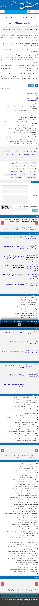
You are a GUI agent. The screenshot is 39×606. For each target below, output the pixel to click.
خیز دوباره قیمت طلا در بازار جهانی (29, 302)
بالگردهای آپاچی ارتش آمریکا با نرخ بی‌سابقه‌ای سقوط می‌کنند (23, 500)
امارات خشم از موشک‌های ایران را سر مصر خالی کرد (25, 398)
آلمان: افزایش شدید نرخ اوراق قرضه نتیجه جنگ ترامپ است (23, 506)
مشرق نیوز (25, 4)
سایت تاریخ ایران (16, 163)
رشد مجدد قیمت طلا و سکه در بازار (29, 304)
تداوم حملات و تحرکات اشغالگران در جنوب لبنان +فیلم (24, 524)
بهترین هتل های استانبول (30, 166)
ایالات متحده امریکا (17, 151)
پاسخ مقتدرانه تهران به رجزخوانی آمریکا (28, 424)
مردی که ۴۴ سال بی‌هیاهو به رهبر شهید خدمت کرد (25, 504)
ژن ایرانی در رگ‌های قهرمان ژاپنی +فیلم (14, 332)
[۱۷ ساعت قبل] (10, 583)
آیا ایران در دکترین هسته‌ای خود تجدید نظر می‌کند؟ (25, 436)
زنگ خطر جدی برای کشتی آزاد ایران (15, 342)
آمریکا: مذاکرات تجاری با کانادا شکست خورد (27, 518)
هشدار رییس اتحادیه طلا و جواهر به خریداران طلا (26, 422)
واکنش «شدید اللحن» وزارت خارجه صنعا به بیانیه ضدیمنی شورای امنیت (20, 137)
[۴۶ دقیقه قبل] (31, 240)
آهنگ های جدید (32, 172)
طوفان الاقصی (33, 151)
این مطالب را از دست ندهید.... (30, 233)
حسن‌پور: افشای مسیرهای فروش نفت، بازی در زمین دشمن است (22, 409)
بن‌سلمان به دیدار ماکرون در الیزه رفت (28, 475)
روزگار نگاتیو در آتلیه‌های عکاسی (16, 375)
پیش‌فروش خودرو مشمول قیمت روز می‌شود (10, 228)
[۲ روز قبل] (28, 222)
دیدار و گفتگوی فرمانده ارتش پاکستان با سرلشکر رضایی (24, 468)
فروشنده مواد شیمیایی (30, 177)
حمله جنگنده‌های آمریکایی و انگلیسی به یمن (26, 139)
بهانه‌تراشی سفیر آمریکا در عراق (29, 134)
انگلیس (18, 154)
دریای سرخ (34, 154)
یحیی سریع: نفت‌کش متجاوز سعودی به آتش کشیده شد (24, 567)
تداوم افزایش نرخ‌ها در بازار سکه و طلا (15, 284)
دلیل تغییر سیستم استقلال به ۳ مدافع (28, 540)
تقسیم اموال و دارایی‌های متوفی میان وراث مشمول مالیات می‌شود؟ (14, 266)
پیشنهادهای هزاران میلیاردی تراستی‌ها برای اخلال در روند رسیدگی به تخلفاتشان (14, 257)
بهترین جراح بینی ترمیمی (19, 169)
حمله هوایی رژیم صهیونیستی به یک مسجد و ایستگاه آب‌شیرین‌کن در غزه (20, 547)
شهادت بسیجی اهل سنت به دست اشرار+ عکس (26, 438)
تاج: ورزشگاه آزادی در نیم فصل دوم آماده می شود (26, 520)
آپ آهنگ (34, 163)
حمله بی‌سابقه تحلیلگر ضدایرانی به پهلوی (28, 420)
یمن (7, 154)
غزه (36, 157)
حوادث (36, 444)
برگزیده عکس (34, 362)
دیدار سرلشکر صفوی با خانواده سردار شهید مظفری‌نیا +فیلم (23, 538)
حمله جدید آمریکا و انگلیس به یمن (28, 117)
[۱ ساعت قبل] (31, 249)
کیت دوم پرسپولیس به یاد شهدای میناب (28, 464)
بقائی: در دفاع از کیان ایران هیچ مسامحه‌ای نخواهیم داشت (24, 400)
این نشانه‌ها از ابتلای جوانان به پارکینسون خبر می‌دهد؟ (11, 590)
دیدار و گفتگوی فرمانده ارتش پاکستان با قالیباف (14, 366)
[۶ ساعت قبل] (10, 450)
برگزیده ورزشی (34, 329)
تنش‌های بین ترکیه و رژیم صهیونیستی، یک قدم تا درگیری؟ (24, 471)
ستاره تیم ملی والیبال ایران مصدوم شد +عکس (13, 351)
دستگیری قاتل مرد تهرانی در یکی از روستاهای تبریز (13, 276)
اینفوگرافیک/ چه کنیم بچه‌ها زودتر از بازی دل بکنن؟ (29, 590)
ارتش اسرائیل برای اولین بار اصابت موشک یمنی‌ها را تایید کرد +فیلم (21, 128)
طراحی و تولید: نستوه (19, 604)
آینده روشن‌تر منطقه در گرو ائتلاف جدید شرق (26, 529)
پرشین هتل (22, 172)
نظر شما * (34, 195)
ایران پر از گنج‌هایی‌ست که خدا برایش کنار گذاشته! (25, 553)
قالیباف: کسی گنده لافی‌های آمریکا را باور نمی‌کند (26, 486)
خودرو (36, 216)
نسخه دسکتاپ (19, 596)
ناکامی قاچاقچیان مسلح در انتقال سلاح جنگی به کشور (13, 248)
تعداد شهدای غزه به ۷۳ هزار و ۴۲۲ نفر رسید (26, 565)
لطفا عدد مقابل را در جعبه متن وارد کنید (29, 206)
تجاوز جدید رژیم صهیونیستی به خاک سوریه (27, 495)
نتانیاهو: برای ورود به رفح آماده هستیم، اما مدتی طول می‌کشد (22, 110)
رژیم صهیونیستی (26, 154)
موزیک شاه (26, 163)
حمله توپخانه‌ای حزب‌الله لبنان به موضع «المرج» (25, 119)
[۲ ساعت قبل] (31, 258)
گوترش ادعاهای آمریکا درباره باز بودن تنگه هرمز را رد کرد (24, 544)
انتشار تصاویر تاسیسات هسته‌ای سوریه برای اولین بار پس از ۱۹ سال (22, 418)
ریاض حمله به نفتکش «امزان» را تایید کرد (27, 502)
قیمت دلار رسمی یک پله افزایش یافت (28, 300)
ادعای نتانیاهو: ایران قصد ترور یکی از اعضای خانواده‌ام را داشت (23, 484)
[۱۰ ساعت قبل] (31, 335)
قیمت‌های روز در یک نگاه (32, 295)
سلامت (36, 577)
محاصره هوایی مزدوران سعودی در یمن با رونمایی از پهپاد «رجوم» (22, 551)
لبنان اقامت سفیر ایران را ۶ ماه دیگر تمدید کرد (13, 237)
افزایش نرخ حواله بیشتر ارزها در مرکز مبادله (27, 306)
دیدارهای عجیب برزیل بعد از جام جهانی (28, 477)
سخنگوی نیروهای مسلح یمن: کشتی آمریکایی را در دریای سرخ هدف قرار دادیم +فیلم (20, 122)
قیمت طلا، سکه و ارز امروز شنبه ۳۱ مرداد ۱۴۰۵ (26, 313)
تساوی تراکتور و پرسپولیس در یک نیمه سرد (27, 522)
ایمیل (36, 191)
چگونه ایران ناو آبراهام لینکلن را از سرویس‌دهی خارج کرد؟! (23, 497)
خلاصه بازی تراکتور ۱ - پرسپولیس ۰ (29, 473)
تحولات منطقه (32, 12)
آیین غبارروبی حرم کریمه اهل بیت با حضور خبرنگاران (14, 385)
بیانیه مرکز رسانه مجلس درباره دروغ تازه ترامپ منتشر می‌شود (23, 542)
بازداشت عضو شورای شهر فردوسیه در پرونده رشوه (11, 456)
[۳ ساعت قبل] (31, 268)
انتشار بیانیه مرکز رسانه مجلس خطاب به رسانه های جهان (24, 491)
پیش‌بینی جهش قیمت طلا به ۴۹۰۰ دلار (28, 309)
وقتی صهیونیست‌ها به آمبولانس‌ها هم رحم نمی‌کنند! (25, 562)
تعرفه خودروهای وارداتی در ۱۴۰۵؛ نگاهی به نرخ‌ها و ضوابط (29, 228)
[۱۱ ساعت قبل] (31, 354)
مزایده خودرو (33, 175)
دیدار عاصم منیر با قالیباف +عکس (29, 515)
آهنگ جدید (14, 172)
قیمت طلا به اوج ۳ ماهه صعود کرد (29, 315)
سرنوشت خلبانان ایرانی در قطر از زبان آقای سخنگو (25, 407)
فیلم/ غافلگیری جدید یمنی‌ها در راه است (27, 126)
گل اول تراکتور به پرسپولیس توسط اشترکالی (27, 482)
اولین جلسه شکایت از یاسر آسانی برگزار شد (27, 440)
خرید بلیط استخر (23, 175)
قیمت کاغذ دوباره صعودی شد (30, 311)
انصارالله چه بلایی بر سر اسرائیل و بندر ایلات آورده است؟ (23, 132)
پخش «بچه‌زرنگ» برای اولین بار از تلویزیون (27, 535)
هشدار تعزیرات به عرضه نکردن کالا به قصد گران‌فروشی (24, 574)
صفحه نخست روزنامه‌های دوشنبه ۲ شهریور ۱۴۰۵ (26, 433)
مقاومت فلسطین (7, 151)
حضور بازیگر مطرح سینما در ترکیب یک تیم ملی (26, 402)
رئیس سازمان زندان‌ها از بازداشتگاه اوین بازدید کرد (25, 466)
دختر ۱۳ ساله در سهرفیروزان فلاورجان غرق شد (26, 416)
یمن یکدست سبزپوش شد (31, 413)
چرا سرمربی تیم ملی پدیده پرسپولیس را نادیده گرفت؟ (25, 571)
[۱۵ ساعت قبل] (28, 583)
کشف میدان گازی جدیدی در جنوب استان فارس (26, 549)
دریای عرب (12, 154)
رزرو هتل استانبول (16, 166)
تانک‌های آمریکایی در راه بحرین (29, 113)
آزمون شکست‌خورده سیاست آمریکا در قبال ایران (26, 556)
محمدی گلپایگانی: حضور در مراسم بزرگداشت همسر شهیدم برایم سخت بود (20, 513)
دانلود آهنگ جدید (32, 169)
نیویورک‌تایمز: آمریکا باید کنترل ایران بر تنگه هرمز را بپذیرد (24, 488)
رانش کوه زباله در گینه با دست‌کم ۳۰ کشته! (27, 427)
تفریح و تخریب (33, 411)
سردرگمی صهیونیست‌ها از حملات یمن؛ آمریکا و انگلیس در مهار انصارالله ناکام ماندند (20, 107)
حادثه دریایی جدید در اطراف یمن (29, 115)
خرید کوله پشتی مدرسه (16, 177)
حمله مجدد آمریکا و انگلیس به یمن (19, 23)
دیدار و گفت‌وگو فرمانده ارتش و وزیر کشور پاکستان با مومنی (23, 569)
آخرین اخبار (35, 461)
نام (36, 186)
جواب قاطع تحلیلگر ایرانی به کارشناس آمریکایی (26, 429)
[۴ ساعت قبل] (31, 277)
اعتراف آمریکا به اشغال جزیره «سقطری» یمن (26, 130)
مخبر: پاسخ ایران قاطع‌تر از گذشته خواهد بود (27, 526)
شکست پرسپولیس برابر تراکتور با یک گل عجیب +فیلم (25, 479)
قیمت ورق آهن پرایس (10, 175)
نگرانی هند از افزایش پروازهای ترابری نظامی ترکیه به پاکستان (23, 431)
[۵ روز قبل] (10, 222)
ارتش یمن (25, 151)
